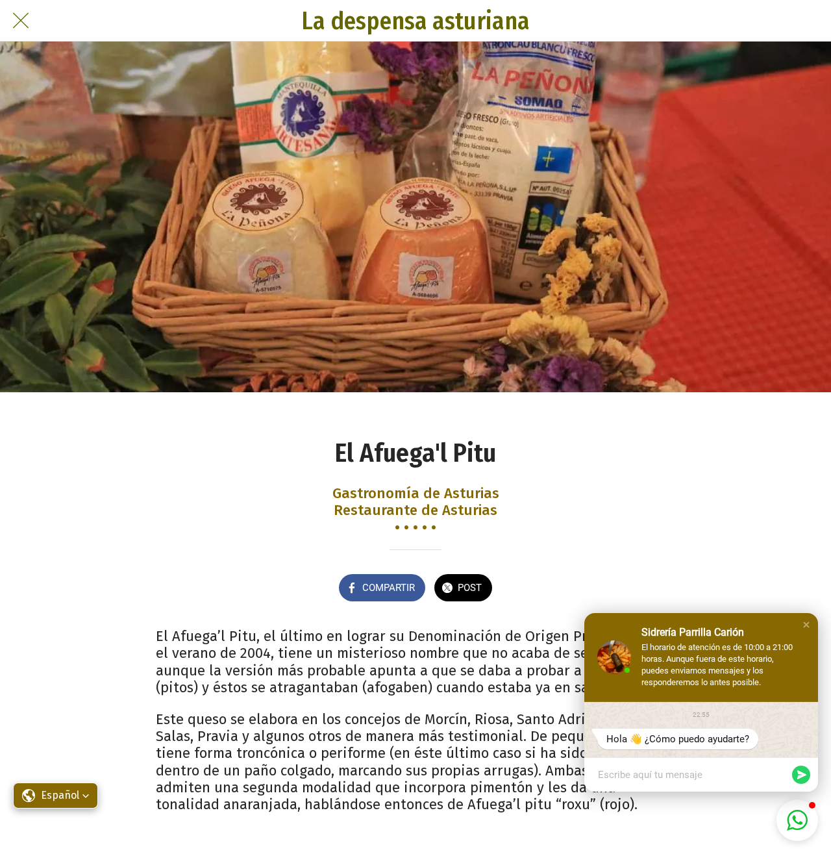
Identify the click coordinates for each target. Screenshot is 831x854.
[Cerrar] (21, 21)
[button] (806, 624)
